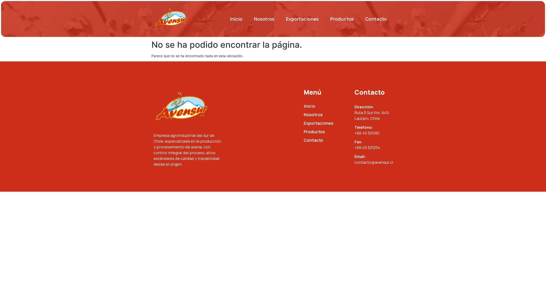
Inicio (236, 19)
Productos (342, 19)
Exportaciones (302, 19)
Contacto (376, 19)
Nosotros (264, 19)
